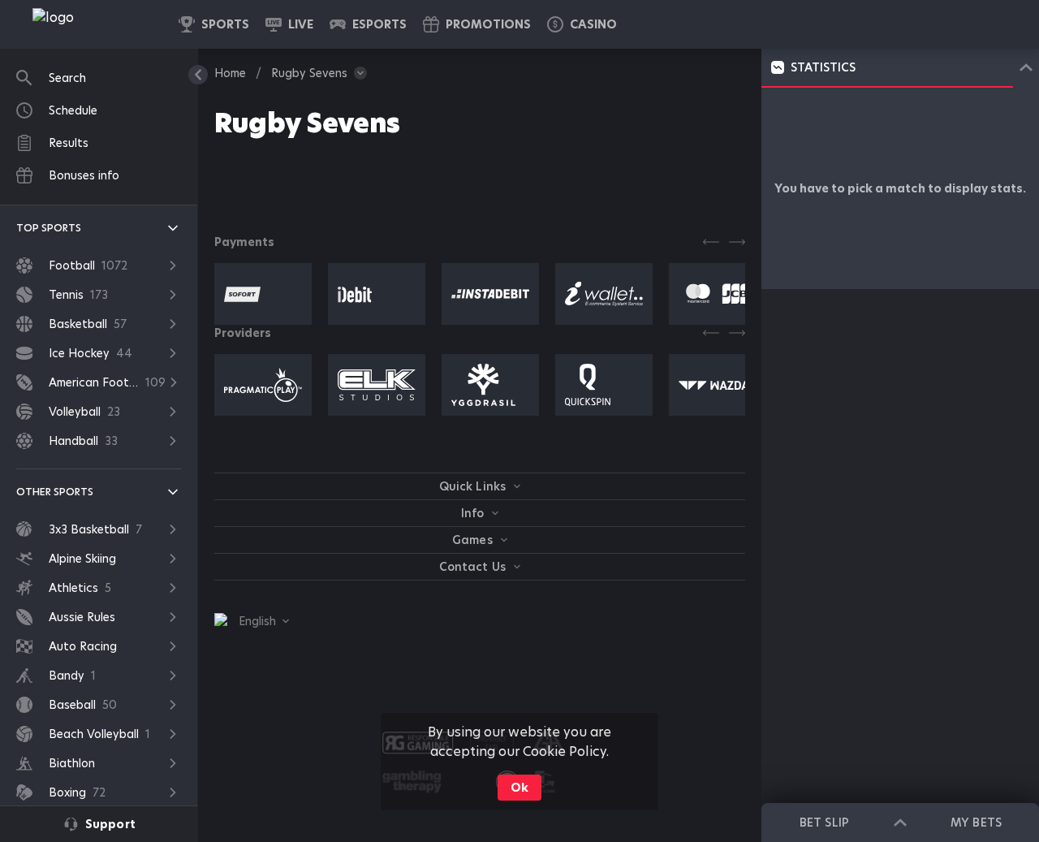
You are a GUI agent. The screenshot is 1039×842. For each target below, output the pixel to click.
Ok (519, 787)
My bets (976, 822)
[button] (582, 24)
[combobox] (251, 621)
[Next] (737, 242)
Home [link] (230, 73)
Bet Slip (824, 822)
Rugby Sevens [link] (309, 73)
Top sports (48, 228)
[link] (89, 24)
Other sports (54, 492)
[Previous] (711, 242)
